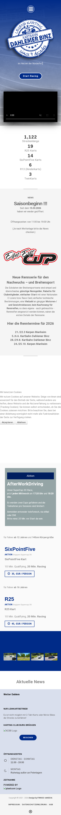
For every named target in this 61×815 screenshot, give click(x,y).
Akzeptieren (7, 422)
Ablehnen (21, 422)
